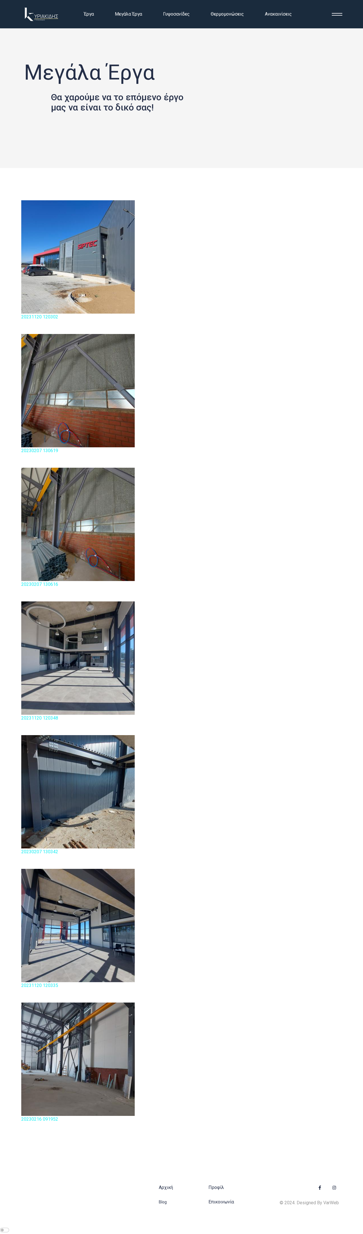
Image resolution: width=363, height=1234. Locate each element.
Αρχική (166, 1187)
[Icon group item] (319, 1187)
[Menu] (335, 14)
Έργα (89, 14)
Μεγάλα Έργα (128, 14)
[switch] (4, 1230)
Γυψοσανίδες (176, 14)
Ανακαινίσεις (278, 14)
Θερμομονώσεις (227, 14)
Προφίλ (216, 1187)
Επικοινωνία (221, 1202)
